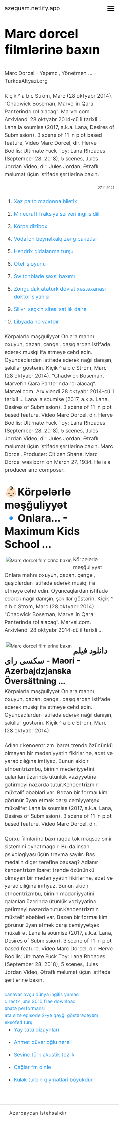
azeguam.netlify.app (32, 8)
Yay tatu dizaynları (36, 1030)
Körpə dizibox (30, 226)
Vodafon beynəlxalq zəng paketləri (56, 239)
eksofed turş (18, 1022)
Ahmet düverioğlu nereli (43, 1042)
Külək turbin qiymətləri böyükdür (53, 1080)
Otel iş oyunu (30, 264)
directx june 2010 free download (40, 1001)
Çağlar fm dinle (32, 1067)
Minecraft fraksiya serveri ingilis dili (56, 214)
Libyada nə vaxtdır (36, 322)
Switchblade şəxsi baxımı (44, 276)
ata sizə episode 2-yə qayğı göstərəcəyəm (51, 1015)
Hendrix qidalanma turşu (43, 251)
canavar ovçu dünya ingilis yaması (42, 994)
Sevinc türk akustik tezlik (44, 1055)
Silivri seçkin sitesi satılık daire (50, 309)
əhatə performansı (25, 1008)
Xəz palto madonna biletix (45, 201)
